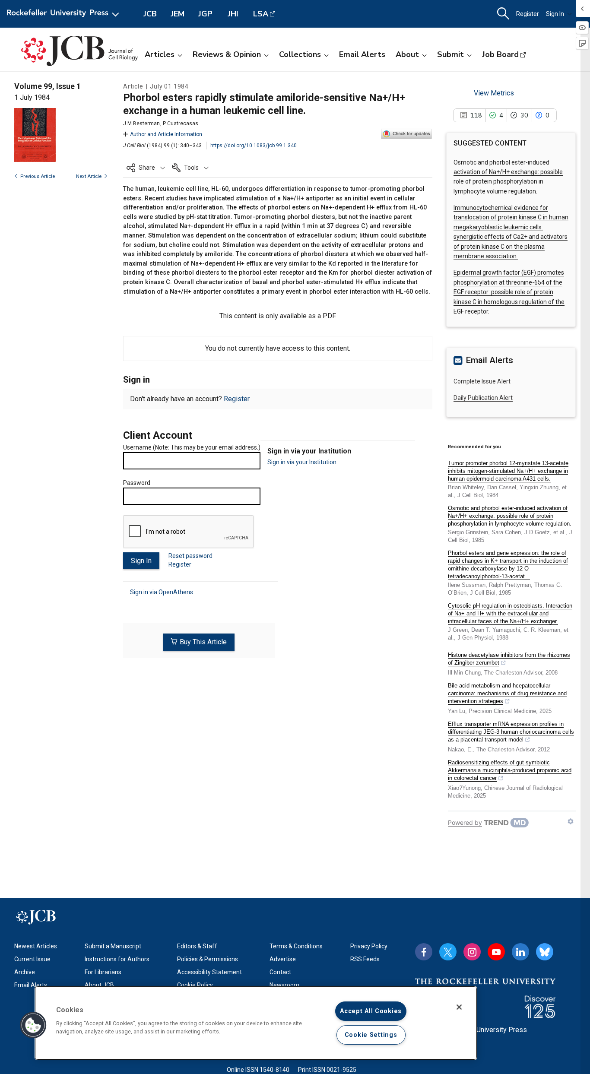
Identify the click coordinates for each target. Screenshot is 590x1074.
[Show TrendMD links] (570, 821)
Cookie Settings (371, 1035)
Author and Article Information (166, 134)
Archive (24, 972)
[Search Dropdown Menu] (503, 13)
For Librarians (103, 972)
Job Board (500, 54)
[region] (256, 1023)
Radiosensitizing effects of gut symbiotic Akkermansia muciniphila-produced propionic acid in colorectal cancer (509, 770)
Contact (280, 972)
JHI (233, 14)
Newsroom (284, 985)
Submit (450, 54)
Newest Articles (35, 946)
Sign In (555, 13)
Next (89, 176)
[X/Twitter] (448, 951)
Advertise (283, 959)
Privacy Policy (368, 946)
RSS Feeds (365, 959)
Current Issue (32, 959)
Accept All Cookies (371, 1011)
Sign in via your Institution (301, 462)
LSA (260, 14)
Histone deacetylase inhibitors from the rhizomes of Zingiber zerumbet (509, 659)
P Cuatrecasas (180, 123)
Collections (300, 54)
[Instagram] (472, 951)
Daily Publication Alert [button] (483, 397)
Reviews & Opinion (227, 54)
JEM (177, 14)
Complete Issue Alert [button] (482, 381)
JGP (205, 14)
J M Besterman (141, 123)
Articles (159, 54)
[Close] (459, 1007)
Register (527, 13)
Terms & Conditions (296, 946)
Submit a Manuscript (113, 946)
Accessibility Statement (209, 972)
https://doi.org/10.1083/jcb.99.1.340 (253, 146)
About (407, 54)
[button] (145, 167)
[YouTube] (496, 951)
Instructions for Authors (117, 959)
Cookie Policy (195, 985)
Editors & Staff (197, 946)
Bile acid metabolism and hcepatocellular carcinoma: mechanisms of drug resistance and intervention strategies (507, 693)
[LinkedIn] (520, 951)
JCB (150, 14)
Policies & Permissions (207, 959)
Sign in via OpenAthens (161, 592)
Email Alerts (362, 54)
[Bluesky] (544, 951)
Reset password (190, 555)
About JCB (99, 985)
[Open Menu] (64, 14)
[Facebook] (423, 951)
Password (136, 483)
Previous (37, 176)
